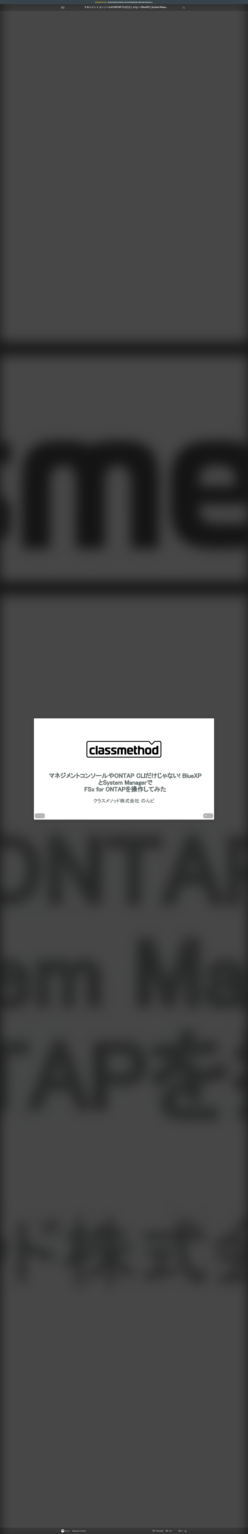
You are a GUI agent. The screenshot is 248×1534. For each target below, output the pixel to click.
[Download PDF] (185, 1531)
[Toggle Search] (184, 7)
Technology (159, 1531)
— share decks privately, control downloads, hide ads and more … (124, 2)
